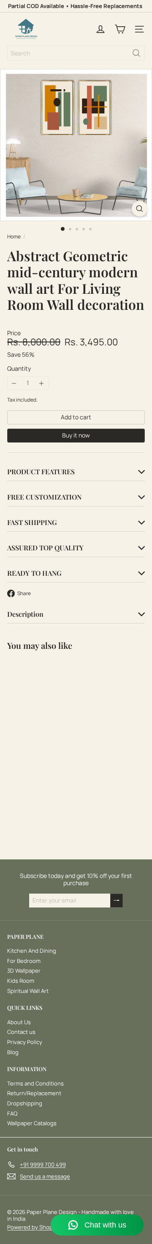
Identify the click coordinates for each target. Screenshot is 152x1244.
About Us (19, 1022)
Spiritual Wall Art (28, 991)
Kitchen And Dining (31, 950)
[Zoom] (139, 208)
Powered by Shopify (33, 1227)
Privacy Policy (24, 1042)
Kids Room (20, 980)
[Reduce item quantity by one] (14, 383)
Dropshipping (24, 1103)
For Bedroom (24, 961)
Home (14, 237)
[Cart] (120, 29)
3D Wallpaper (24, 970)
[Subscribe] (116, 901)
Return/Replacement (34, 1093)
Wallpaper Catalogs (32, 1123)
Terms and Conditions (35, 1083)
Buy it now (76, 435)
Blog (13, 1052)
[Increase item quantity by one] (42, 383)
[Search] (136, 53)
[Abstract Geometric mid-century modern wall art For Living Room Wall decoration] (60, 732)
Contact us (21, 1032)
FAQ (12, 1113)
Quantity (19, 368)
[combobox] (76, 53)
